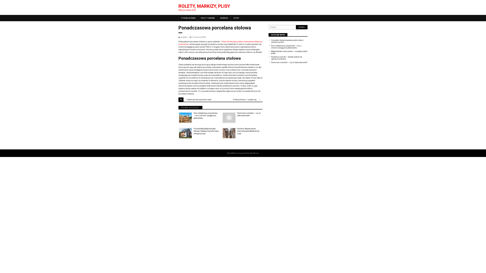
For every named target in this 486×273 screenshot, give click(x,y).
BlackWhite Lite (233, 153)
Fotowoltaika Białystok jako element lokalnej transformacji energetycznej (206, 131)
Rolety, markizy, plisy (204, 6)
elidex (185, 37)
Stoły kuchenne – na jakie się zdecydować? (247, 100)
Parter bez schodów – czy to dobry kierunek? (249, 114)
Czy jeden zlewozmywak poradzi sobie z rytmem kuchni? (287, 41)
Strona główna (188, 18)
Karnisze (224, 18)
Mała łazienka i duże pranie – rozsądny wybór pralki (289, 52)
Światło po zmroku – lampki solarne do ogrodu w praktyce (286, 58)
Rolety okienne (208, 18)
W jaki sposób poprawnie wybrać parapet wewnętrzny (202, 100)
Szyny (236, 18)
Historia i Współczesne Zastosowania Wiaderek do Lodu (248, 131)
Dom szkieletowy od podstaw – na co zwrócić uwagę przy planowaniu (206, 115)
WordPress (254, 153)
